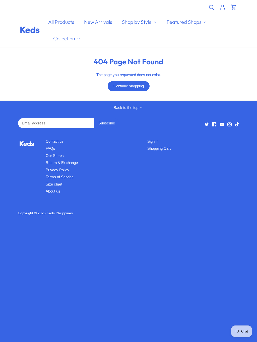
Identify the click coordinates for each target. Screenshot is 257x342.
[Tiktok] (237, 123)
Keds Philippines (60, 213)
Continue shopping (128, 86)
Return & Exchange (62, 162)
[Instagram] (229, 123)
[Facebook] (214, 123)
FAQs (50, 148)
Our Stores (55, 155)
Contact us (54, 141)
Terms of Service (60, 177)
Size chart (54, 184)
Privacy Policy (57, 170)
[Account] (222, 7)
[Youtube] (222, 123)
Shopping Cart (159, 148)
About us (53, 191)
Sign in (152, 141)
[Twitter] (207, 123)
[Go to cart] (234, 7)
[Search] (211, 7)
